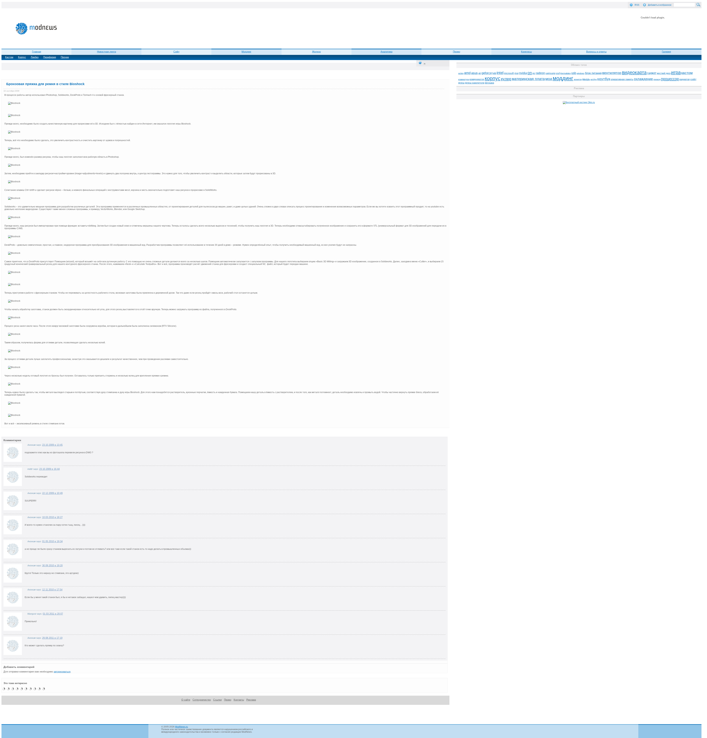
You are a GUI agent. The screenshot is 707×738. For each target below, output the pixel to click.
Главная (36, 51)
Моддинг (246, 51)
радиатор (684, 79)
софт (693, 79)
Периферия (49, 57)
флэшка (489, 82)
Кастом (9, 57)
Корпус (22, 57)
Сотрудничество (202, 699)
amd (467, 73)
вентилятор (611, 73)
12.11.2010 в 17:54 (52, 589)
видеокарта (634, 72)
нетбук (593, 79)
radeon (540, 73)
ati (479, 73)
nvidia (523, 73)
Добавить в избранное (659, 5)
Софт (176, 51)
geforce (486, 73)
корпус (492, 78)
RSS (637, 5)
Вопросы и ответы (596, 51)
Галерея (666, 51)
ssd (558, 73)
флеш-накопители (474, 83)
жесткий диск (664, 73)
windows (580, 73)
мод (548, 79)
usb (573, 73)
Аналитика (386, 51)
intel (500, 73)
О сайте (185, 699)
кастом (687, 73)
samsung (550, 73)
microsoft (509, 73)
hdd (494, 73)
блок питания (593, 73)
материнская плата (528, 79)
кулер (506, 79)
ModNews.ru (181, 726)
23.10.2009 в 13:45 (52, 444)
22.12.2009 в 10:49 (52, 493)
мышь (586, 79)
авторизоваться (62, 671)
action (461, 73)
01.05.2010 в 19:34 (52, 541)
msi (516, 73)
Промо (456, 51)
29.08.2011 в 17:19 (52, 638)
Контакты (239, 699)
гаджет (651, 73)
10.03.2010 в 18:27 (52, 517)
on (529, 73)
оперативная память (622, 79)
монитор (578, 79)
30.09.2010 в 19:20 (52, 565)
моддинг (563, 78)
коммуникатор (476, 79)
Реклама (251, 699)
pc (533, 73)
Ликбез (34, 57)
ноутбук (603, 79)
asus (474, 73)
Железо (316, 51)
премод (656, 79)
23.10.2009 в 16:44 (49, 469)
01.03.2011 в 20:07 (53, 613)
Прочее (65, 57)
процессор (670, 79)
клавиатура (463, 79)
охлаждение (643, 79)
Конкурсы (526, 51)
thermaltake (565, 73)
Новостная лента (106, 51)
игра (676, 72)
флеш (461, 83)
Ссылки (217, 699)
